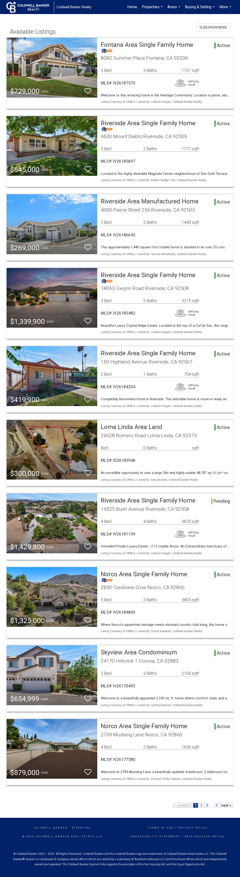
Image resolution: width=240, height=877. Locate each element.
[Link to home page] (30, 7)
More (225, 9)
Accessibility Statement (155, 836)
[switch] (88, 91)
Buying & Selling (200, 9)
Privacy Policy (193, 828)
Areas (174, 9)
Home (132, 7)
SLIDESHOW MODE (213, 27)
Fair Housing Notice (205, 836)
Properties (153, 9)
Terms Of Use (161, 828)
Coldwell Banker (51, 828)
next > (226, 805)
